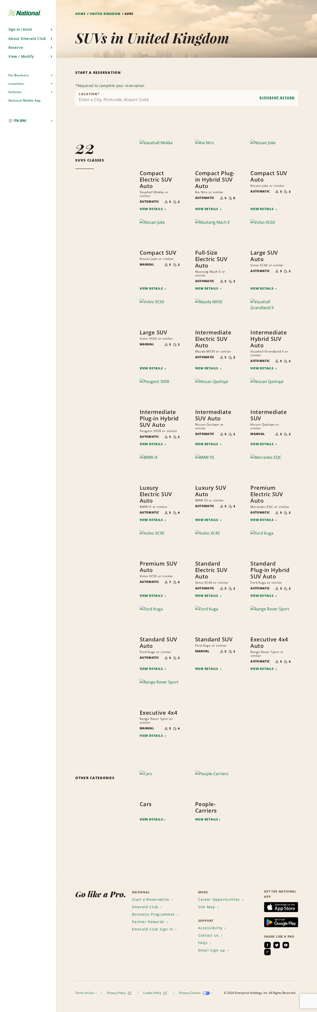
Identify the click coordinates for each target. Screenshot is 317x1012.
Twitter (276, 945)
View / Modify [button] (21, 56)
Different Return (277, 98)
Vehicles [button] (15, 92)
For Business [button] (18, 75)
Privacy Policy (116, 993)
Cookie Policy (152, 993)
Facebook (267, 945)
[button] (28, 29)
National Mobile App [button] (24, 100)
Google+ (267, 952)
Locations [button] (16, 84)
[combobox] (186, 98)
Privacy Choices (190, 993)
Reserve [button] (15, 47)
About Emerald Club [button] (27, 38)
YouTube (285, 945)
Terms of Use (85, 993)
